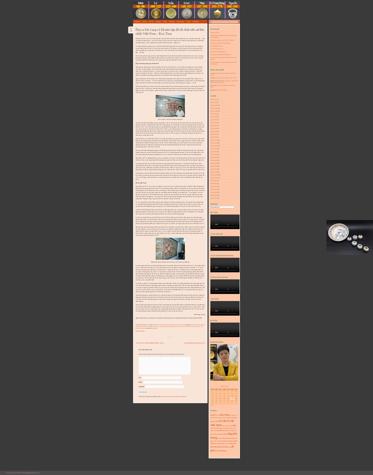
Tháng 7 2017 (213, 186)
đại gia (164, 326)
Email (140, 382)
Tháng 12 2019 (213, 105)
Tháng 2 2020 (213, 99)
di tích (230, 425)
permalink (155, 328)
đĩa (226, 447)
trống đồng (221, 443)
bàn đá (196, 324)
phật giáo (224, 438)
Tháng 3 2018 (213, 166)
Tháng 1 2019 (213, 137)
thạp (228, 441)
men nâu (218, 434)
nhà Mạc (219, 438)
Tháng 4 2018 (213, 163)
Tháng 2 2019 (213, 134)
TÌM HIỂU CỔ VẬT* (215, 32)
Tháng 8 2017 (213, 183)
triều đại (216, 443)
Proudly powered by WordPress (13, 472)
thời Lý (232, 441)
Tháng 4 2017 (213, 195)
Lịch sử (151, 21)
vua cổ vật (227, 443)
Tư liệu (188, 21)
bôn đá (141, 326)
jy (210, 73)
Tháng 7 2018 (213, 154)
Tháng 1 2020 (213, 102)
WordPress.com (36, 472)
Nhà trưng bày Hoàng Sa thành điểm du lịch (220, 54)
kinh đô (229, 430)
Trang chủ (137, 21)
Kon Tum (183, 326)
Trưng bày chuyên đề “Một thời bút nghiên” (220, 43)
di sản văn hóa (225, 425)
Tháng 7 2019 (213, 119)
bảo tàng (201, 324)
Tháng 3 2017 (213, 198)
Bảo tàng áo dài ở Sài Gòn (216, 46)
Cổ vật (165, 21)
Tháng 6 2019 (213, 122)
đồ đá (168, 326)
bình (214, 415)
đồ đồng (222, 451)
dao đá (161, 326)
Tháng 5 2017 (213, 192)
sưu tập (232, 438)
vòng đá (144, 328)
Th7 (131, 29)
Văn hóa (158, 21)
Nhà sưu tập (180, 21)
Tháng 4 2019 (213, 128)
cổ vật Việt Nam (151, 326)
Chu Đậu (215, 421)
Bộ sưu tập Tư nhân (162, 324)
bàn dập (192, 324)
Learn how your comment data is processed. (173, 396)
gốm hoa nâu (233, 428)
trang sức (198, 326)
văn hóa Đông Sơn (217, 447)
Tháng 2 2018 (213, 169)
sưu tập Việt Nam (222, 441)
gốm (234, 425)
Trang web (141, 386)
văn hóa (233, 443)
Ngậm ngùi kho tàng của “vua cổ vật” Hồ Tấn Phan (222, 40)
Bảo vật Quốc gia (219, 417)
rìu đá (193, 326)
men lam (213, 434)
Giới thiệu (195, 21)
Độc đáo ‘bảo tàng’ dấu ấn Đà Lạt (218, 51)
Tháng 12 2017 (213, 175)
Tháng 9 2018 (213, 148)
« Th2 (211, 405)
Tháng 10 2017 (213, 177)
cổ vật (145, 326)
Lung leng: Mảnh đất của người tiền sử (195, 343)
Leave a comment (140, 331)
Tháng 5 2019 (213, 125)
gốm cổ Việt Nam (225, 428)
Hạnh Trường (214, 430)
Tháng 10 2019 (213, 111)
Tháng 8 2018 (213, 151)
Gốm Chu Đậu (214, 428)
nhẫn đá (188, 326)
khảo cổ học (178, 326)
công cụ (157, 326)
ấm (226, 451)
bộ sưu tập (226, 417)
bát (211, 415)
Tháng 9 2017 (213, 180)
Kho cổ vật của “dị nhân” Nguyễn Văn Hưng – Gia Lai (149, 343)
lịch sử (234, 430)
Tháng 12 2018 (213, 140)
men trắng (224, 434)
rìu (191, 326)
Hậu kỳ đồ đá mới (180, 324)
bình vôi (218, 415)
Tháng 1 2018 (213, 172)
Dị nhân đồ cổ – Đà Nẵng (221, 90)
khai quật (172, 326)
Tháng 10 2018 (213, 145)
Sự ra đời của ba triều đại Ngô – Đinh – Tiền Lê (225, 78)
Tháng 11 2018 (213, 143)
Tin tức (144, 21)
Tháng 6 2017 (213, 189)
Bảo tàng (171, 21)
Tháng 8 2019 (213, 116)
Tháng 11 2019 (213, 108)
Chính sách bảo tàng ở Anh (216, 48)
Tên (140, 377)
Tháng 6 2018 (213, 157)
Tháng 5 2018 (213, 160)
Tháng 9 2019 (213, 114)
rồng (228, 438)
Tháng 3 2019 (213, 131)
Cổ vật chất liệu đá (171, 324)
